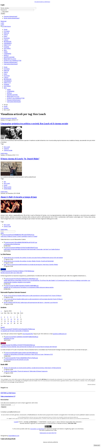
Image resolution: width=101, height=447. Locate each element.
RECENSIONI (7, 79)
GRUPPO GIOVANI (12, 95)
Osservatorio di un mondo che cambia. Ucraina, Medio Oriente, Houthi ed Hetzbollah (29, 261)
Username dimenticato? (14, 102)
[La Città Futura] (6, 26)
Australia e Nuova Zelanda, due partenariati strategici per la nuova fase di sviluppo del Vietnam (29, 347)
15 (17, 319)
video (2, 233)
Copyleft (16, 422)
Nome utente (5, 8)
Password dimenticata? (10, 16)
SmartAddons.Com (13, 436)
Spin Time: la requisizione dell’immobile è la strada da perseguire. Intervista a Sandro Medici (31, 264)
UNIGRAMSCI (8, 81)
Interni (6, 72)
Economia (7, 76)
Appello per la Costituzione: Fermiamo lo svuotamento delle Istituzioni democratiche (28, 287)
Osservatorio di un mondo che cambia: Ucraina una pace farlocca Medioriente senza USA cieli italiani (33, 257)
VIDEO (9, 89)
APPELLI (9, 93)
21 (14, 321)
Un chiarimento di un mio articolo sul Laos (16, 359)
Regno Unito (7, 187)
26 (8, 323)
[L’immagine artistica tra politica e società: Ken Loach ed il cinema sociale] (11, 139)
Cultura (6, 77)
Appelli (3, 327)
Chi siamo (36, 1)
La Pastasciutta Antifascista (12, 244)
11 (5, 319)
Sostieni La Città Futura (44, 1)
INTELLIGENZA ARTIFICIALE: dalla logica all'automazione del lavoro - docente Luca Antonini (31, 302)
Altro (5, 88)
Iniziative (6, 84)
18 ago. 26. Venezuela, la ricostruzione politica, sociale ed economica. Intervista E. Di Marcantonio (32, 368)
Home (5, 67)
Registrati (3, 21)
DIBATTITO (7, 82)
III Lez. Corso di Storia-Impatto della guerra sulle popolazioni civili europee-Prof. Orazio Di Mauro (32, 295)
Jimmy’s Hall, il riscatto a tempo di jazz (19, 197)
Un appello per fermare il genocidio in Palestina (15, 331)
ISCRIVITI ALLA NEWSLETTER (15, 98)
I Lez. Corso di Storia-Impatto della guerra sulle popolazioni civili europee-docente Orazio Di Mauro (33, 299)
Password (3, 10)
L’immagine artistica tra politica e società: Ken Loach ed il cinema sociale (34, 123)
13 (11, 319)
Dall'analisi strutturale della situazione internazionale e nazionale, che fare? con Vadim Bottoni (32, 249)
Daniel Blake (7, 188)
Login (2, 23)
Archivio (6, 108)
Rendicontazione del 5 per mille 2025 (11, 273)
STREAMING (10, 91)
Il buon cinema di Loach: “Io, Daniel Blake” (20, 159)
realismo (6, 148)
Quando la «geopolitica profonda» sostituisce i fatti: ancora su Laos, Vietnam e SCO (28, 354)
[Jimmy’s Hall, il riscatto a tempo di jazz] (11, 212)
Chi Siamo (7, 69)
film (5, 182)
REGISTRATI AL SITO (13, 96)
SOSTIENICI (7, 86)
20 (11, 321)
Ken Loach (7, 147)
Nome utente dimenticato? (11, 18)
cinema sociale (8, 150)
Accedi (2, 13)
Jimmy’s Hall (7, 226)
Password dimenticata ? (14, 100)
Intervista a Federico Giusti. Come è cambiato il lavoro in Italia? (19, 236)
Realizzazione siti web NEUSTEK (48, 433)
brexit (5, 185)
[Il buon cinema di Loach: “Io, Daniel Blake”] (11, 175)
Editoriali (6, 70)
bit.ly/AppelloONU (27, 334)
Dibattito (3, 343)
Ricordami (5, 12)
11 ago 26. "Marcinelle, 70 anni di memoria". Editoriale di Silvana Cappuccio (26, 371)
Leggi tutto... (4, 153)
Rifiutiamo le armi (9, 338)
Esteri (5, 74)
